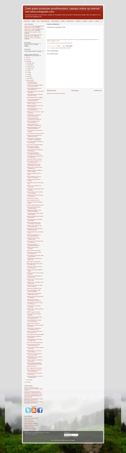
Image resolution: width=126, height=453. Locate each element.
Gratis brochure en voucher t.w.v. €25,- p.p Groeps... (34, 103)
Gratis (57, 48)
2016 (27, 57)
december (29, 63)
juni (28, 72)
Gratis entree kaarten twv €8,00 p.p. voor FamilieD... (35, 142)
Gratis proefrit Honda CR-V (33, 323)
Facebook (53, 48)
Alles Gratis (27, 21)
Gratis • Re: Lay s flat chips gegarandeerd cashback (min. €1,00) (34, 27)
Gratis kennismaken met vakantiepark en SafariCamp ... (34, 118)
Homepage (74, 90)
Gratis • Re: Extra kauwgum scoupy (32, 32)
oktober (29, 65)
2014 (27, 59)
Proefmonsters (70, 21)
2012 (27, 382)
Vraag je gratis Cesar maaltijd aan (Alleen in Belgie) (34, 171)
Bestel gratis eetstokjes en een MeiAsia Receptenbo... (34, 211)
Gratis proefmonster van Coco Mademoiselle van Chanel (34, 165)
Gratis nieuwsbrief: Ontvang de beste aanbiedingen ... (34, 370)
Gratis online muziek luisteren (33, 261)
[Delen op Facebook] (70, 46)
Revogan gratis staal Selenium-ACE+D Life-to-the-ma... (34, 115)
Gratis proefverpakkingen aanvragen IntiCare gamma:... (34, 153)
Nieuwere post (51, 90)
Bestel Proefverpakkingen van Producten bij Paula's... (34, 235)
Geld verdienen (55, 21)
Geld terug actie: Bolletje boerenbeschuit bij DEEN (33, 147)
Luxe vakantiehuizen (29, 421)
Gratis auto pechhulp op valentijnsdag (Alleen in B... (33, 245)
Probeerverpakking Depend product (35, 205)
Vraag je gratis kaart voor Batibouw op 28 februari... (35, 150)
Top (38, 21)
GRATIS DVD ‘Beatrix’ (32, 366)
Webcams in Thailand (29, 426)
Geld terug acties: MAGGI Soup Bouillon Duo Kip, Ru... (34, 136)
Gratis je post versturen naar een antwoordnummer (34, 267)
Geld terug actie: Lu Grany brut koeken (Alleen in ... (34, 351)
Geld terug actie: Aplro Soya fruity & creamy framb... (35, 196)
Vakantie (85, 21)
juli (28, 70)
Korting (62, 21)
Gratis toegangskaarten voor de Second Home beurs (34, 109)
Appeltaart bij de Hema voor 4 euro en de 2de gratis (35, 106)
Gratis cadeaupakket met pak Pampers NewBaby (33, 291)
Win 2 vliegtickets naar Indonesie (34, 368)
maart (28, 78)
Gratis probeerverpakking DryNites (35, 144)
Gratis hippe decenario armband (34, 159)
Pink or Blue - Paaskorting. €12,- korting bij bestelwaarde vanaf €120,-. (33, 402)
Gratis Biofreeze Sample (32, 198)
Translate (75, 436)
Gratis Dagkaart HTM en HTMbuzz (35, 97)
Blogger (73, 440)
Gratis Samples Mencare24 (33, 200)
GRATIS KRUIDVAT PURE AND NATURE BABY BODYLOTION (34, 364)
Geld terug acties (45, 21)
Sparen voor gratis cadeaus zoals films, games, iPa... (34, 332)
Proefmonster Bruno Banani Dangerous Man (33, 239)
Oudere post (98, 90)
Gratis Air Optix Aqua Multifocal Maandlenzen (34, 337)
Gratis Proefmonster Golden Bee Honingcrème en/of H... (34, 318)
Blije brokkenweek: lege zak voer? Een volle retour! (35, 264)
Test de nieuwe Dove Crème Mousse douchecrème (33, 345)
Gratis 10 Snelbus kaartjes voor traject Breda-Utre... (34, 89)
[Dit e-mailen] (66, 46)
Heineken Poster (63, 48)
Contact (97, 21)
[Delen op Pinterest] (71, 46)
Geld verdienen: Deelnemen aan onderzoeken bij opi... (34, 161)
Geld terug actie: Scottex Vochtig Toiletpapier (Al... (34, 168)
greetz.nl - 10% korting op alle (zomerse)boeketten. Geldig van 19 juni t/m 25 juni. (33, 389)
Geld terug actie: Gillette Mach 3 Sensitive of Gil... (34, 276)
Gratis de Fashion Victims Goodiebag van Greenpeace (34, 300)
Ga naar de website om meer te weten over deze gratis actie (59, 43)
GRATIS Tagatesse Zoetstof (33, 312)
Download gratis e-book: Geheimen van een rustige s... (35, 192)
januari (29, 379)
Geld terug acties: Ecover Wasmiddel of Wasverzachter (34, 125)
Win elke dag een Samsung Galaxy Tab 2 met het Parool (35, 86)
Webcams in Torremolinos (30, 428)
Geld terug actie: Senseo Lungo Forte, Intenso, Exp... (34, 226)
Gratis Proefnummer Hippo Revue (35, 342)
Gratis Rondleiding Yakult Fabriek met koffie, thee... (34, 340)
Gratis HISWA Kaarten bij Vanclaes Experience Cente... (35, 95)
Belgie (33, 21)
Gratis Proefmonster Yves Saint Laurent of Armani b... (34, 321)
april (28, 76)
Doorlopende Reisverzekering (31, 418)
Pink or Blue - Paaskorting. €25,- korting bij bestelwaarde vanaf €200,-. (33, 399)
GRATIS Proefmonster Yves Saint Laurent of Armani (34, 286)
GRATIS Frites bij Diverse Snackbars (33, 248)
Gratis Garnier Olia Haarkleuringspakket (32, 82)
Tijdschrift (78, 21)
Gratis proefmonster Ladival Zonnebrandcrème (33, 122)
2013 (27, 61)
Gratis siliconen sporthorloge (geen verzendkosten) (35, 156)
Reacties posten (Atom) (59, 93)
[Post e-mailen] (63, 45)
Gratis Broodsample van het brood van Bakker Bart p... (35, 377)
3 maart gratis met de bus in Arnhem (35, 133)
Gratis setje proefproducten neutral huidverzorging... (35, 214)
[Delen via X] (69, 46)
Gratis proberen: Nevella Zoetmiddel (35, 334)
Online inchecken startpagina (31, 423)
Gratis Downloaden (28, 419)
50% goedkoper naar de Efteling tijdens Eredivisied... (34, 357)
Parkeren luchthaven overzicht (31, 425)
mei (28, 74)
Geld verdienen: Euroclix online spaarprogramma (34, 253)
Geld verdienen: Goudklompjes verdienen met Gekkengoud (34, 139)
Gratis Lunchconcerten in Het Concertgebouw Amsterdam (34, 223)
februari (29, 80)
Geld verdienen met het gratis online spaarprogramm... (35, 256)
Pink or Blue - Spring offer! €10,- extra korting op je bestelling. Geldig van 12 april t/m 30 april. (33, 396)
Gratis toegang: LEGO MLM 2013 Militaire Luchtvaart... (34, 229)
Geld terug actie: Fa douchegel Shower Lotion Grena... (34, 294)
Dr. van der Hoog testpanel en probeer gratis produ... (34, 100)
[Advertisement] (73, 34)
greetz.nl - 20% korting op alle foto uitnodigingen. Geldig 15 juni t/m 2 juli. (33, 392)
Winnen (91, 21)
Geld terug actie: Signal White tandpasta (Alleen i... (34, 208)
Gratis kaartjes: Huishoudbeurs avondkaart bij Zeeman (34, 329)
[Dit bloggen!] (67, 46)
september (29, 66)
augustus (29, 68)
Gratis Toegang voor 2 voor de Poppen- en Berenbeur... (34, 177)
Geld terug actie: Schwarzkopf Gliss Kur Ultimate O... (35, 242)
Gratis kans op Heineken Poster (34, 288)
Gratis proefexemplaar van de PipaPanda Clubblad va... (34, 128)
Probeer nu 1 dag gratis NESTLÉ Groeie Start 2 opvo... (34, 354)
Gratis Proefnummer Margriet (33, 250)
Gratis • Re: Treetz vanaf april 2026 (32, 37)
